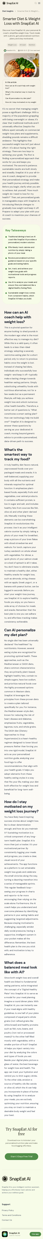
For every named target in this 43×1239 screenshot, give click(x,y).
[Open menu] (39, 3)
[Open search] (36, 3)
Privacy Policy (8, 1210)
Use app (35, 1234)
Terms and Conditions (11, 1215)
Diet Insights (7, 11)
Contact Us (7, 1220)
